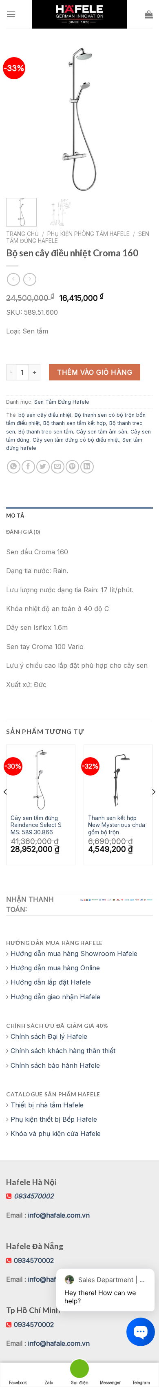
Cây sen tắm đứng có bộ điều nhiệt (76, 440)
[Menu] (11, 14)
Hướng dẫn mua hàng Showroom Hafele (74, 953)
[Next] (139, 118)
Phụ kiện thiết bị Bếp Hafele (54, 1119)
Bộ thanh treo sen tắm (45, 432)
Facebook (18, 1382)
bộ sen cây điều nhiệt (44, 415)
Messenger (110, 1382)
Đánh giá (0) (23, 532)
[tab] (79, 515)
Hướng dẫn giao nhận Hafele (55, 997)
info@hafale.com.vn (59, 1215)
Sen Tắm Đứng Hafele (61, 402)
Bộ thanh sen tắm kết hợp (74, 423)
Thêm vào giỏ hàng (94, 372)
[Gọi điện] (79, 1370)
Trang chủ (22, 234)
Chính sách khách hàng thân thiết (63, 1051)
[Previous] (19, 118)
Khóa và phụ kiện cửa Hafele (56, 1133)
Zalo (48, 1382)
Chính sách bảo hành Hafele (55, 1065)
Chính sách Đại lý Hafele (49, 1036)
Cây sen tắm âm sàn (101, 432)
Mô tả (15, 515)
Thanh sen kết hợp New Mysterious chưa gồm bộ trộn (116, 825)
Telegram (141, 1382)
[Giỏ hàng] (149, 14)
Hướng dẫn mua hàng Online (55, 968)
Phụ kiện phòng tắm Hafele (88, 234)
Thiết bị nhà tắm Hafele (47, 1105)
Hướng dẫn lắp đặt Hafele (51, 982)
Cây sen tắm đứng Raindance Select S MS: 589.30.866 (36, 825)
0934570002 (34, 1260)
